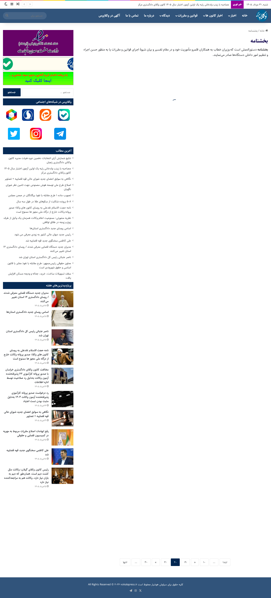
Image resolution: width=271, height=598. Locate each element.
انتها (125, 562)
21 (165, 562)
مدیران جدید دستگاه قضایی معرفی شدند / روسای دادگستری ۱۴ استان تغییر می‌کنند (37, 249)
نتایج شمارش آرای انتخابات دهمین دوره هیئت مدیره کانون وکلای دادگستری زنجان (40, 160)
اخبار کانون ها (214, 15)
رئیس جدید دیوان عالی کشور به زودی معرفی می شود (42, 234)
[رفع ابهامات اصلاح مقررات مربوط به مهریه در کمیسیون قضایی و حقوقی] (62, 437)
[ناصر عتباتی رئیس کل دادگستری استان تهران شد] (62, 337)
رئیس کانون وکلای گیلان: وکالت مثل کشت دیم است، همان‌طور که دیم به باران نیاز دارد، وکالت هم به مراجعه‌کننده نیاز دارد (26, 475)
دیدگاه (166, 15)
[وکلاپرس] (262, 16)
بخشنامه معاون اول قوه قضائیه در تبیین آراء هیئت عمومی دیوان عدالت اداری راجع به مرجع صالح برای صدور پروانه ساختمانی (225, 495)
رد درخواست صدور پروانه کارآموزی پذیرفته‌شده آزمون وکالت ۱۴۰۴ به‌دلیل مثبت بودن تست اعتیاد (28, 397)
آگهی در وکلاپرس (109, 15)
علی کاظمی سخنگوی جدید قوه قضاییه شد (48, 240)
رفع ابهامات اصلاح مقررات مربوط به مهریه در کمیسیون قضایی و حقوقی (26, 433)
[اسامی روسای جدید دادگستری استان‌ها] (62, 318)
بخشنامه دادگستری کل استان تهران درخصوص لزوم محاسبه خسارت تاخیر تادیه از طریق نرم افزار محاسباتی (130, 527)
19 (185, 562)
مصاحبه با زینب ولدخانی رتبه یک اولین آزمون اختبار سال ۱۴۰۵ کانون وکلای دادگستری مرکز (183, 5)
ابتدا (225, 562)
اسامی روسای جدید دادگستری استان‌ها (50, 228)
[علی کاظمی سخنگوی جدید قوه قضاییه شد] (62, 456)
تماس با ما (132, 15)
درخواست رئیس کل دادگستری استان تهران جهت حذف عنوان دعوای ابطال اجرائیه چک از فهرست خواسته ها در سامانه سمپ (227, 234)
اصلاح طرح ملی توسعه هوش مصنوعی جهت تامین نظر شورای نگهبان (38, 187)
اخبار (233, 15)
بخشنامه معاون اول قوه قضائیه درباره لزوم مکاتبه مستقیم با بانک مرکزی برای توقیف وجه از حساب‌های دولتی (225, 110)
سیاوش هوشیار (159, 584)
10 (204, 562)
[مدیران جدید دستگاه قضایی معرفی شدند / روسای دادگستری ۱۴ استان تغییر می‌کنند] (62, 299)
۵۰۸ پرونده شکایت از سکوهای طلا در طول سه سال (43, 201)
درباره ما (149, 15)
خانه (244, 15)
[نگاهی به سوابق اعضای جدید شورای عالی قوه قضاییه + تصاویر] (62, 418)
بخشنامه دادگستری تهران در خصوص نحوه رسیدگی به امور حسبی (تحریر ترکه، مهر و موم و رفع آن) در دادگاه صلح (127, 334)
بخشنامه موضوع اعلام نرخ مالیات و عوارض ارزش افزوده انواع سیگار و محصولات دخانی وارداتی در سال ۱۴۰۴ (130, 207)
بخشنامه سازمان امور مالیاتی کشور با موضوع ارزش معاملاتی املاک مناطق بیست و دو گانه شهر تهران (228, 304)
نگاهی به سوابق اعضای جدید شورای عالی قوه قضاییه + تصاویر (38, 179)
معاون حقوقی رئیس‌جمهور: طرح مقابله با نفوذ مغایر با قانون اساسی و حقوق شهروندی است (39, 265)
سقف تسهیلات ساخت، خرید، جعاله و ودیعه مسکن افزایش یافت (39, 275)
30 (146, 562)
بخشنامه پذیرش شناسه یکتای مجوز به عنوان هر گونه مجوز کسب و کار (129, 143)
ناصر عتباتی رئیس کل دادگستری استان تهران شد (45, 257)
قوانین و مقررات (188, 15)
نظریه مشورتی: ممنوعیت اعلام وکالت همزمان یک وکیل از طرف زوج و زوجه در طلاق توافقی (37, 220)
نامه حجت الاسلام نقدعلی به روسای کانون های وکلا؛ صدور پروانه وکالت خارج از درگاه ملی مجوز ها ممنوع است (40, 209)
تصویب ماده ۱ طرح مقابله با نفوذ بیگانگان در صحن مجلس (39, 195)
